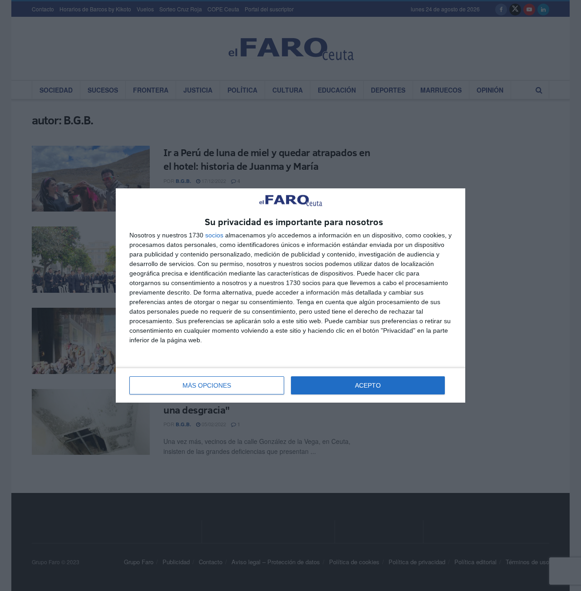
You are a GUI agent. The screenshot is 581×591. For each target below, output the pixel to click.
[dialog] (290, 295)
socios (214, 235)
